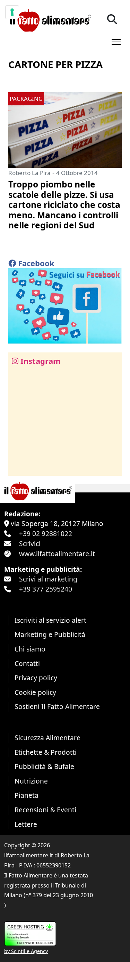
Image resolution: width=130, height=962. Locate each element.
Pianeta (26, 795)
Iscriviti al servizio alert (50, 620)
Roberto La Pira (29, 173)
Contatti (27, 663)
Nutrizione (31, 781)
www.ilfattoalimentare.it (57, 553)
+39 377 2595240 (45, 589)
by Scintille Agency (26, 951)
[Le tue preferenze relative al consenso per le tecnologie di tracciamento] (12, 12)
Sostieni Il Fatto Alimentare (57, 706)
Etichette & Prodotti (46, 752)
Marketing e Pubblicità (50, 634)
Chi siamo (30, 649)
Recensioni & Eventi (45, 809)
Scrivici (30, 543)
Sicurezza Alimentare (47, 737)
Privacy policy (36, 677)
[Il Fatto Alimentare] (49, 19)
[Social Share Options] (18, 466)
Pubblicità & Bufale (44, 766)
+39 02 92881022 (45, 533)
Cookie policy (35, 692)
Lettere (26, 824)
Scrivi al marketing (48, 579)
